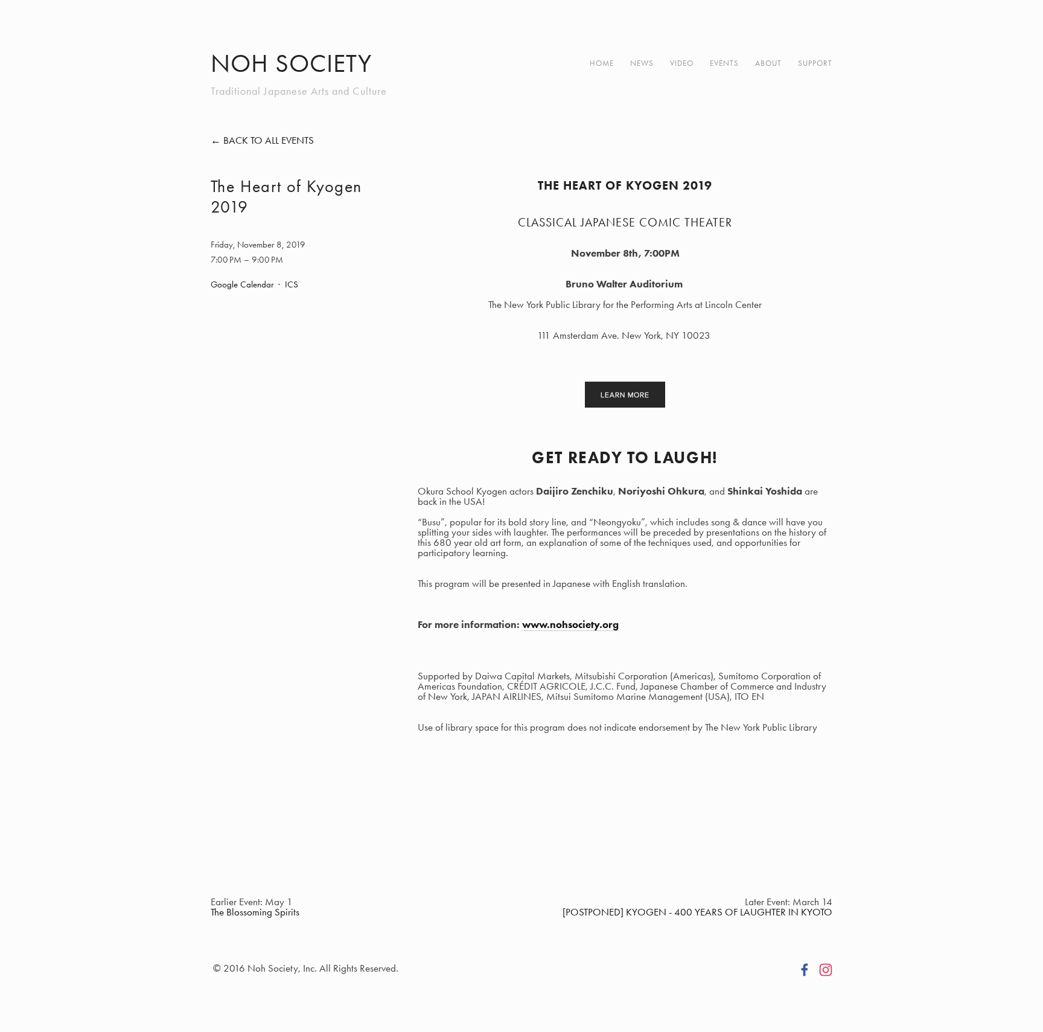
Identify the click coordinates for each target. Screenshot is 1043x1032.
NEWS (642, 63)
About (768, 63)
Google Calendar (242, 284)
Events (724, 63)
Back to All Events (268, 140)
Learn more (625, 394)
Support (815, 63)
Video (682, 63)
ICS (291, 284)
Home (602, 63)
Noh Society (291, 63)
